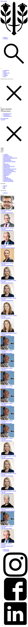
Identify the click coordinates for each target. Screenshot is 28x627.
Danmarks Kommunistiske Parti (10, 157)
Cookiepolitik (6, 550)
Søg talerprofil (8, 109)
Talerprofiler (5, 118)
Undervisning (6, 70)
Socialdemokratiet (7, 178)
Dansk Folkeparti (7, 159)
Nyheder (5, 74)
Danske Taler (6, 549)
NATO (4, 176)
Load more (3, 547)
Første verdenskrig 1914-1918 (9, 168)
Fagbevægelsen (6, 165)
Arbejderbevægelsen (7, 156)
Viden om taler (6, 72)
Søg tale (2, 109)
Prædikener (5, 38)
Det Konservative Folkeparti (9, 161)
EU (4, 162)
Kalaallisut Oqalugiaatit (8, 170)
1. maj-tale (5, 154)
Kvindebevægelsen (7, 172)
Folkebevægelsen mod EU (9, 166)
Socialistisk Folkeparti (8, 180)
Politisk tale (5, 177)
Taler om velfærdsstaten (8, 181)
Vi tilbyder (5, 75)
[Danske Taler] (14, 35)
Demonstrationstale (7, 160)
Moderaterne (6, 175)
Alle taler (5, 37)
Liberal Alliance (6, 173)
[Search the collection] (14, 66)
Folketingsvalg (6, 167)
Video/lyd (5, 192)
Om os (4, 76)
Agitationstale (6, 155)
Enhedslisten (6, 164)
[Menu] (1, 68)
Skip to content (4, 1)
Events (4, 71)
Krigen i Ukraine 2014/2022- (9, 171)
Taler (2, 118)
